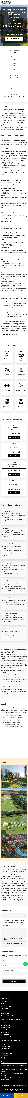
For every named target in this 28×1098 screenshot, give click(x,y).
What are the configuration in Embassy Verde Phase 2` (12, 938)
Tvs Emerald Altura (6, 1004)
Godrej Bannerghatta (6, 1036)
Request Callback (14, 437)
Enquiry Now (7, 1095)
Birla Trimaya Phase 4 (6, 1034)
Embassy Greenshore (6, 1025)
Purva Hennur (4, 1055)
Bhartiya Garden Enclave (7, 1015)
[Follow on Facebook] (21, 1090)
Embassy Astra (5, 1030)
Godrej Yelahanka (5, 1044)
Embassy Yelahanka (6, 1048)
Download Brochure (14, 38)
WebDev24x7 (15, 1087)
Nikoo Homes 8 (5, 1011)
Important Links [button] (14, 995)
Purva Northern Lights (6, 1053)
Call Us (21, 1095)
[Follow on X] (6, 1090)
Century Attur (4, 1051)
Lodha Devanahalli (5, 1046)
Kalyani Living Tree (5, 1027)
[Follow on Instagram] (11, 1090)
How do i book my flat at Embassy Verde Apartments (13, 944)
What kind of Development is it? (11, 930)
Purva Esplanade (5, 1023)
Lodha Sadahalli (5, 1032)
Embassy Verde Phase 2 (11, 115)
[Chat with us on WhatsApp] (25, 964)
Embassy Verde (5, 674)
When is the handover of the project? (12, 934)
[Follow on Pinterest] (16, 1090)
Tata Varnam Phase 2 (6, 1006)
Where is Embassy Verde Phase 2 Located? (11, 915)
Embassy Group (14, 869)
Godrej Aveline (5, 1058)
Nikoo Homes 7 (5, 1008)
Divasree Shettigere (6, 1013)
